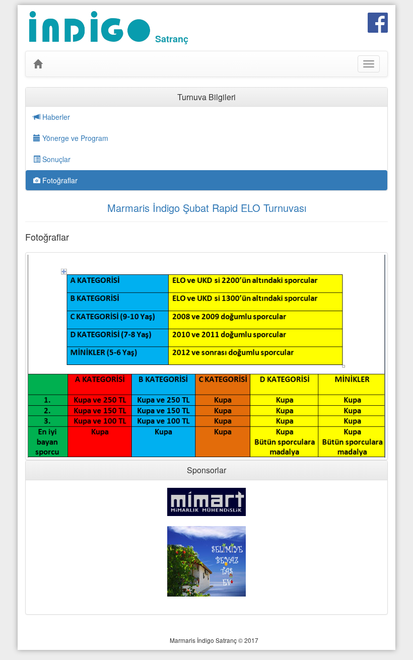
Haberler (55, 117)
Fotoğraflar (59, 180)
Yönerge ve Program (74, 138)
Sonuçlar (55, 159)
